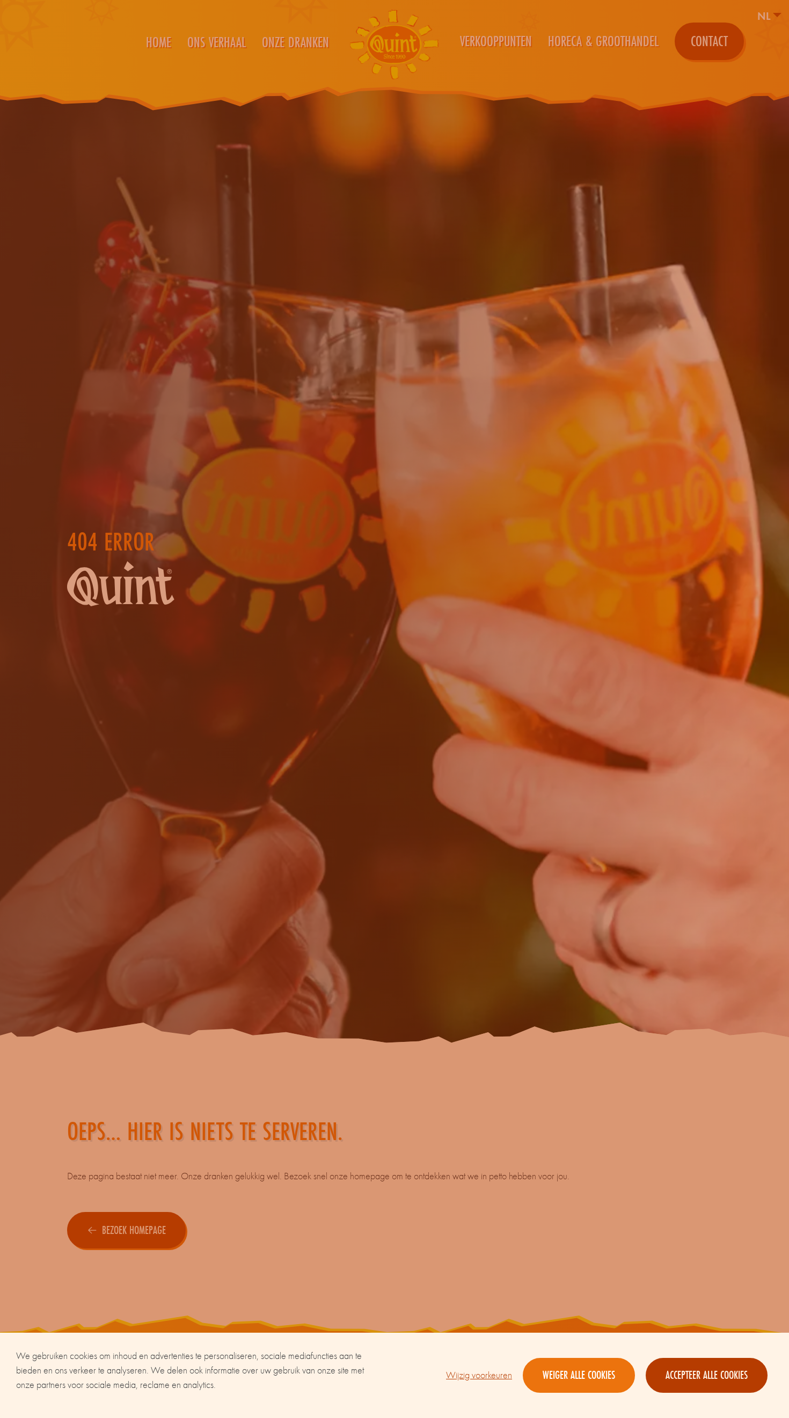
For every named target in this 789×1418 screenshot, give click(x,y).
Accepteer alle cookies (707, 1375)
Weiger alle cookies (579, 1375)
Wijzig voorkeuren (479, 1375)
